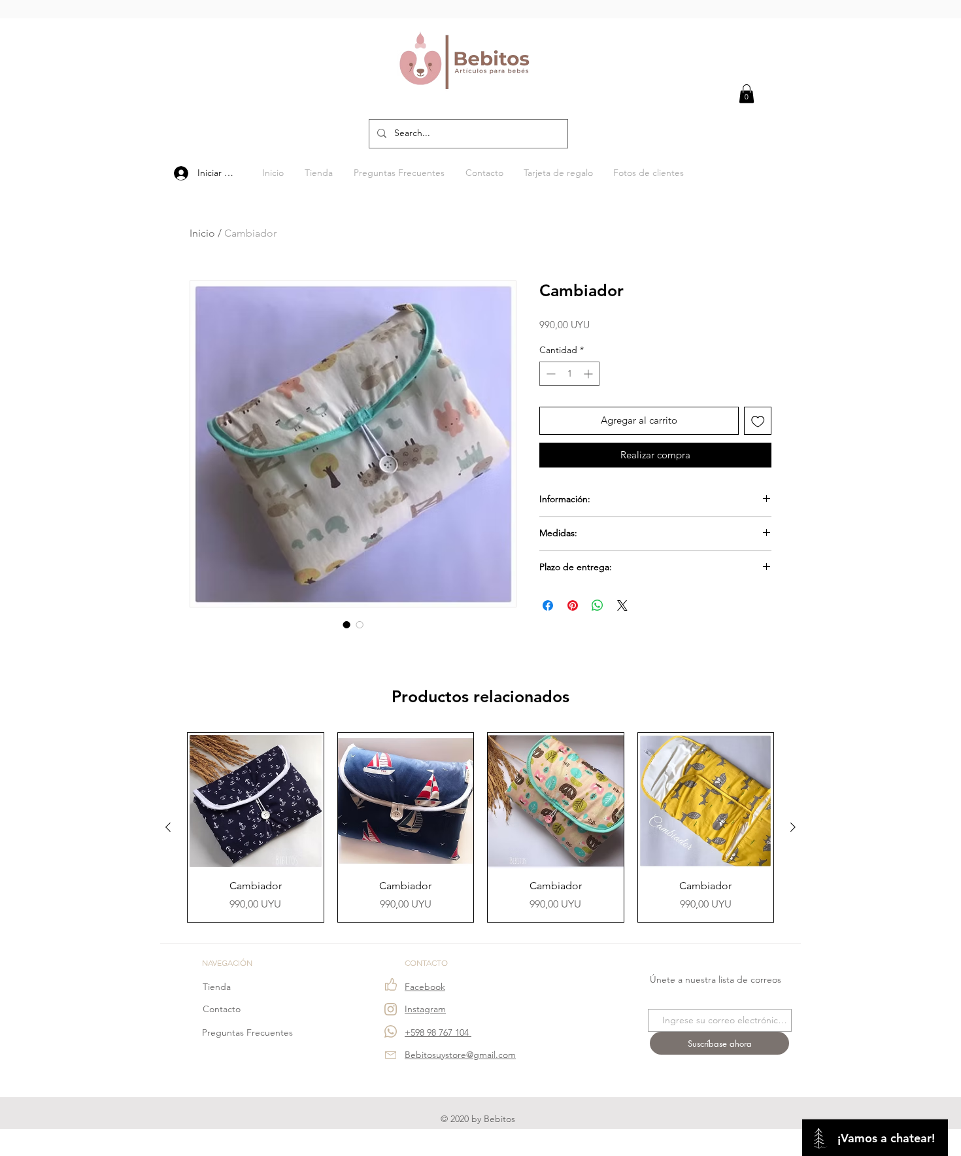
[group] (480, 827)
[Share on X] (622, 605)
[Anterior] (168, 827)
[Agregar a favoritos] (758, 421)
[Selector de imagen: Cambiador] (346, 624)
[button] (746, 93)
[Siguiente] (793, 827)
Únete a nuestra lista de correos (715, 979)
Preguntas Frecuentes (247, 1032)
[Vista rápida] (256, 801)
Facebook (425, 987)
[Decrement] (549, 373)
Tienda (217, 987)
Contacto (222, 1009)
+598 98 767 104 (438, 1032)
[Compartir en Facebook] (548, 605)
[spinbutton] (569, 373)
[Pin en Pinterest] (573, 605)
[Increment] (589, 373)
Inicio (202, 233)
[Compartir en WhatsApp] (597, 605)
